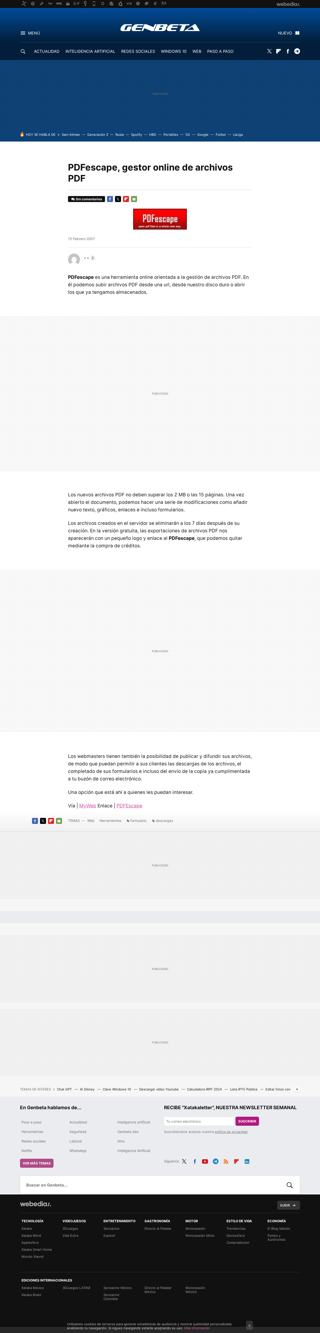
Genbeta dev (128, 1131)
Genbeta (160, 27)
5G (188, 135)
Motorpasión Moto (200, 1235)
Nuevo (285, 33)
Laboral (76, 1141)
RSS (226, 1160)
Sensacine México (118, 1288)
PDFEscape (129, 806)
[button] (89, 258)
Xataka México (33, 1288)
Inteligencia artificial (134, 1122)
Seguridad (78, 1131)
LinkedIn (247, 1160)
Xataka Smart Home (37, 1249)
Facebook (288, 51)
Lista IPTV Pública (244, 1089)
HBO (152, 135)
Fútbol (221, 135)
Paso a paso (32, 1122)
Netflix (27, 1150)
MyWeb (87, 806)
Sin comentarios (89, 199)
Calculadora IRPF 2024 (205, 1089)
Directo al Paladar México (158, 1290)
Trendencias (236, 1228)
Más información (197, 1328)
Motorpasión (195, 1228)
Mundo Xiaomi (33, 1256)
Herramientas (110, 820)
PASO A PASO (220, 51)
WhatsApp (78, 1150)
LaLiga (238, 135)
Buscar (289, 1184)
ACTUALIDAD (47, 51)
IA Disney (88, 1089)
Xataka (27, 1228)
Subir (285, 1205)
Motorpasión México (195, 1290)
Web (90, 820)
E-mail (134, 199)
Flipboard (279, 51)
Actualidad (78, 1122)
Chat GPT (65, 1089)
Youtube (205, 1160)
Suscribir (247, 1121)
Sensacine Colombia (112, 1297)
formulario (138, 820)
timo (121, 1141)
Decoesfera (235, 1235)
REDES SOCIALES (138, 51)
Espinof (109, 1235)
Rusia (120, 135)
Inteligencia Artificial (134, 1150)
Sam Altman (71, 135)
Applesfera (30, 1242)
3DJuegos (70, 1228)
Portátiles (171, 135)
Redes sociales (34, 1141)
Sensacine (112, 1228)
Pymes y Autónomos (277, 1237)
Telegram (297, 51)
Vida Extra (70, 1235)
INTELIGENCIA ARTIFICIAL (90, 51)
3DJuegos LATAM (76, 1288)
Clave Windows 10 (117, 1089)
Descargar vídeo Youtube (159, 1089)
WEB (196, 51)
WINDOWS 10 (173, 51)
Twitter (269, 51)
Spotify (136, 135)
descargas (164, 820)
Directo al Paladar (158, 1228)
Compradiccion (238, 1242)
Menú (34, 33)
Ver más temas (37, 1163)
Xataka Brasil (31, 1295)
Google (202, 135)
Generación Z (97, 135)
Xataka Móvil (31, 1235)
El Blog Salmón (279, 1228)
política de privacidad (231, 1132)
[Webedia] (35, 1204)
